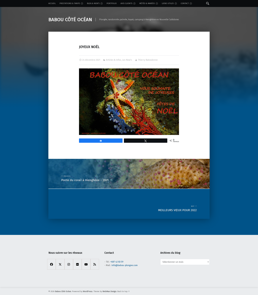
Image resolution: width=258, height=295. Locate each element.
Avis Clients (126, 3)
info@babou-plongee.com (125, 265)
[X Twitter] (60, 264)
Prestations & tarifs (70, 3)
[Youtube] (86, 264)
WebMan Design (109, 291)
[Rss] (94, 264)
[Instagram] (68, 264)
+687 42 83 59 (116, 262)
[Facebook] (51, 264)
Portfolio (112, 3)
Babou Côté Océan (63, 291)
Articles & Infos (113, 60)
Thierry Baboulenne (148, 60)
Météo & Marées (147, 3)
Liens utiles (168, 3)
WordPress (87, 291)
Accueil (52, 3)
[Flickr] (77, 264)
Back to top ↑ (123, 291)
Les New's (127, 60)
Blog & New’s (93, 3)
